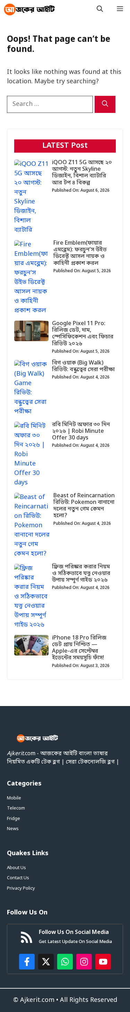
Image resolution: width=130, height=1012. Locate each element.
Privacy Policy (21, 888)
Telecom (16, 808)
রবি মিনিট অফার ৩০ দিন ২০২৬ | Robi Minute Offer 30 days (81, 431)
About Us (16, 868)
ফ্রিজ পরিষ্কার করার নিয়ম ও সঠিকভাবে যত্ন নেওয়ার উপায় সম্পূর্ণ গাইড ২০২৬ (81, 573)
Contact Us (18, 878)
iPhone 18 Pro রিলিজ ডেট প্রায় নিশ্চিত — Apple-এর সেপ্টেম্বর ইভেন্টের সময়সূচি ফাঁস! (79, 648)
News (13, 829)
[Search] (105, 104)
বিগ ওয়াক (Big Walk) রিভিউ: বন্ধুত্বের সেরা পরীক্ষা (83, 366)
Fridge (13, 819)
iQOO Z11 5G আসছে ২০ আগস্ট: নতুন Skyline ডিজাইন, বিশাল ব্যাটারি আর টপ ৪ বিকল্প (82, 173)
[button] (100, 9)
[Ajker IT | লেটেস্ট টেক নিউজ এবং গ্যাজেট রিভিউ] (29, 9)
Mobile (14, 798)
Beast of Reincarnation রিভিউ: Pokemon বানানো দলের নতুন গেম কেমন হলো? (84, 506)
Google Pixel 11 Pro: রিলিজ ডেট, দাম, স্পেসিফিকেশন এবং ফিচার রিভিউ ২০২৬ (82, 334)
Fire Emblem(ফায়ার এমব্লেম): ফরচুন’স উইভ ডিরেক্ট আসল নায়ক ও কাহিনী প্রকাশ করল (80, 253)
